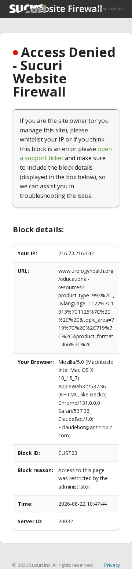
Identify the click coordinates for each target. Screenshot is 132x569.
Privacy (112, 565)
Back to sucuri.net (105, 8)
